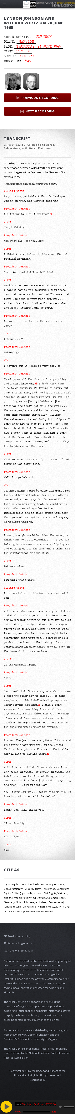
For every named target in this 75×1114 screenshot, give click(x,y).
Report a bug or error (19, 943)
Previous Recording (40, 97)
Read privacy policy (18, 936)
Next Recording (40, 111)
